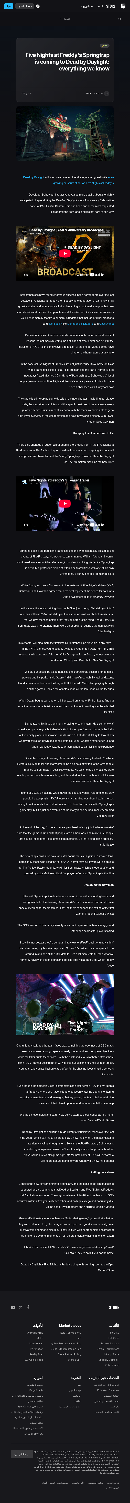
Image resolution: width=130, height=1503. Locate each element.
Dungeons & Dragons (80, 324)
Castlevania (106, 324)
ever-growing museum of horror (83, 180)
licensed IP (55, 324)
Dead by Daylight (33, 177)
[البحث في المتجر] (119, 19)
